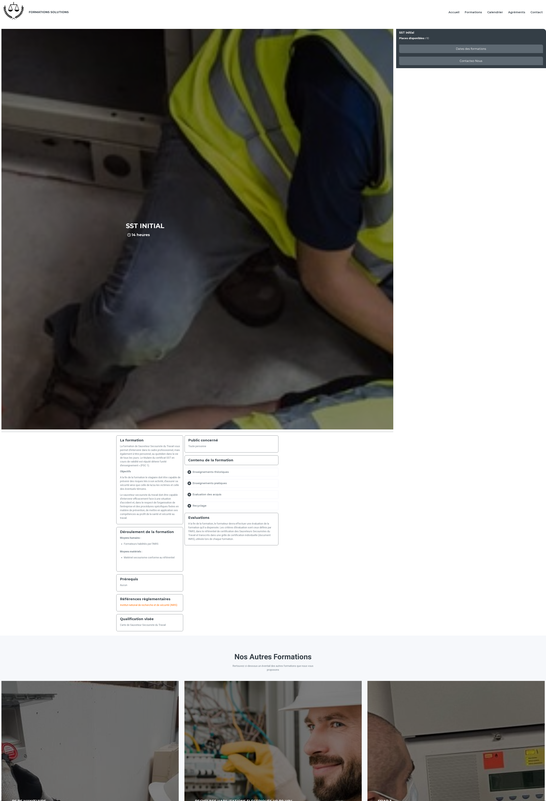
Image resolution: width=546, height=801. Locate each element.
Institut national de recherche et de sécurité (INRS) (148, 604)
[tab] (231, 472)
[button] (471, 49)
